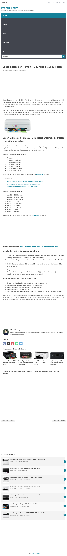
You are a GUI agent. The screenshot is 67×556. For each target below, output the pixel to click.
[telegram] (21, 343)
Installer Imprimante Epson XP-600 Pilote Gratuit (23, 504)
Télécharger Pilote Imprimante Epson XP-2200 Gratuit (25, 495)
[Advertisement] (33, 85)
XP (3, 47)
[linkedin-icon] (60, 2)
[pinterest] (12, 343)
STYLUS (4, 33)
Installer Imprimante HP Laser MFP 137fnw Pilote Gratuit (26, 477)
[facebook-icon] (49, 2)
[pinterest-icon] (64, 2)
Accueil (5, 15)
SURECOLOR (6, 38)
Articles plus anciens (59, 420)
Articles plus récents (8, 420)
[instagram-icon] (56, 2)
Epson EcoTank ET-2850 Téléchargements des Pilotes (25, 486)
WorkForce (6, 42)
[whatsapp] (16, 343)
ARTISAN (5, 29)
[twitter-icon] (53, 2)
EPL (4, 51)
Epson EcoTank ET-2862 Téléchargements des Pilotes (25, 468)
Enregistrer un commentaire (19, 70)
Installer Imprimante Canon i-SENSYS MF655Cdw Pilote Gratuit (27, 513)
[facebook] (4, 343)
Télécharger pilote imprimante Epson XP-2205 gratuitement (23, 184)
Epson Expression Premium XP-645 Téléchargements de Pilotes (24, 181)
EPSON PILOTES (9, 8)
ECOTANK (5, 24)
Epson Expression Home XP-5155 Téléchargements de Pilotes (39, 246)
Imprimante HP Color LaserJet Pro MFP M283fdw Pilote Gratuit (27, 459)
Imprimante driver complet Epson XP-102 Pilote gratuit (22, 186)
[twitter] (8, 343)
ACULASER (5, 20)
